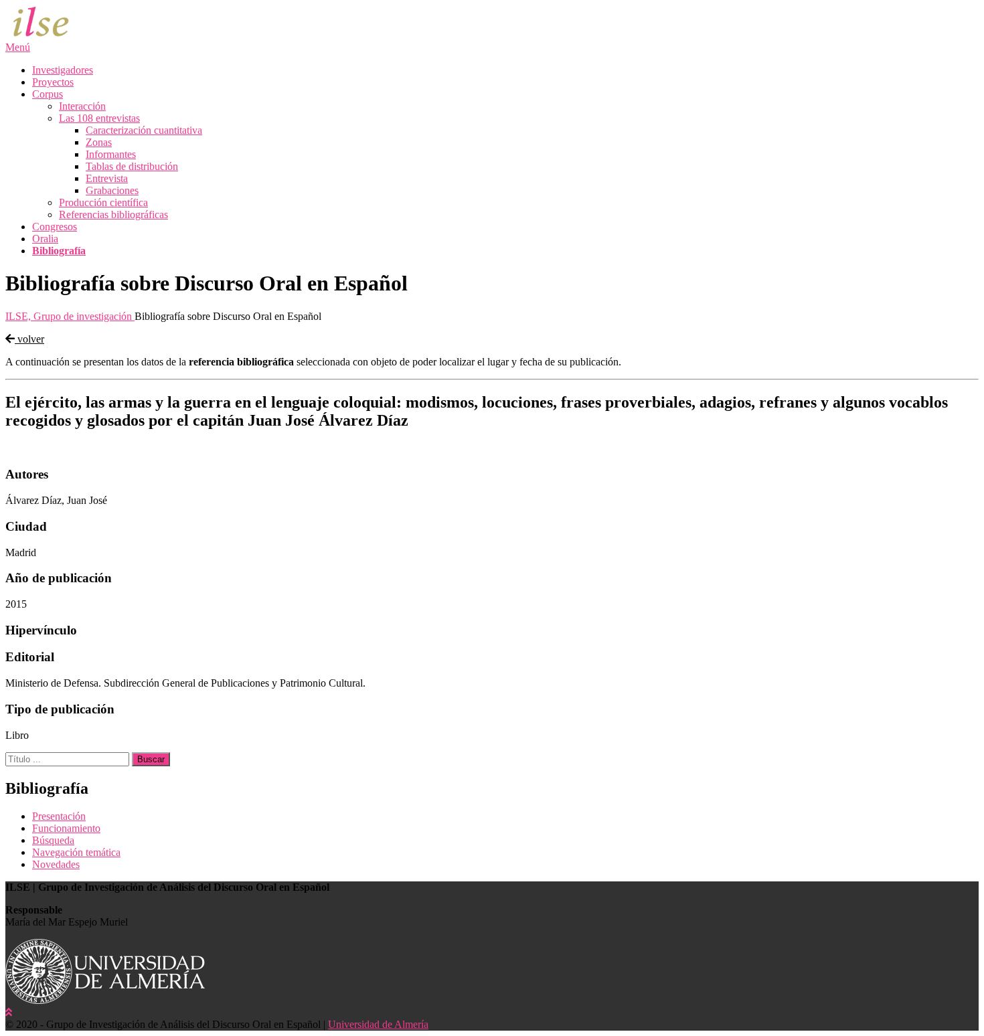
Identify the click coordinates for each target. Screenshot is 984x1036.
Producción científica (103, 202)
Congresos (54, 226)
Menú (17, 47)
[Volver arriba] (8, 1012)
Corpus (47, 94)
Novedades (56, 864)
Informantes (111, 154)
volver (29, 339)
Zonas (99, 142)
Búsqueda (53, 840)
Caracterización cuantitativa (144, 130)
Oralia (45, 238)
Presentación (59, 816)
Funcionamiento (66, 828)
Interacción (82, 106)
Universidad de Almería (378, 1024)
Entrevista (107, 178)
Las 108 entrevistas (99, 118)
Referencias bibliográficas (113, 214)
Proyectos (53, 82)
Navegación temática (76, 852)
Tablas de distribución (132, 166)
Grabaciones (112, 190)
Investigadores (62, 70)
